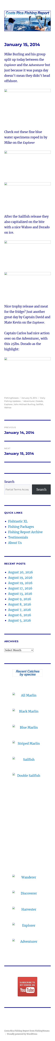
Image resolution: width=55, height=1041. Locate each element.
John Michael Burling (24, 404)
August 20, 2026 (20, 572)
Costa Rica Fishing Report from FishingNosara (26, 1031)
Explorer (8, 404)
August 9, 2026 (19, 599)
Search (9, 482)
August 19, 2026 (20, 578)
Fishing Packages (21, 527)
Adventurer (29, 401)
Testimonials (18, 537)
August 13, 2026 (20, 594)
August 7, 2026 (19, 610)
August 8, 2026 (19, 604)
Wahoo (7, 407)
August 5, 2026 (19, 620)
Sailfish (39, 404)
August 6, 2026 (19, 615)
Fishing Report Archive (25, 532)
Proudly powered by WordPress (22, 1034)
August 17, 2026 (20, 588)
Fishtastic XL (18, 521)
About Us (15, 543)
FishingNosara (11, 398)
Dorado (39, 401)
